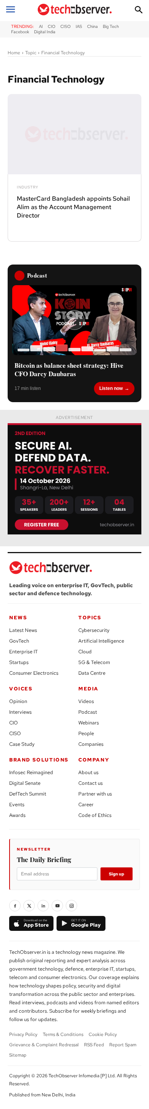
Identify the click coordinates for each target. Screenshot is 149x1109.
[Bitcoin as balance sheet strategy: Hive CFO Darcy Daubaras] (74, 320)
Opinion (18, 701)
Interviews (20, 712)
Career (86, 804)
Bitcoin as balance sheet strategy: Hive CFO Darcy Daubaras (69, 369)
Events (16, 804)
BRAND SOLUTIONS (39, 760)
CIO (13, 722)
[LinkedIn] (43, 905)
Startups (19, 662)
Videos (86, 701)
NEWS (18, 617)
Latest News (23, 630)
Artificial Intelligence (101, 641)
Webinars (88, 722)
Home (14, 53)
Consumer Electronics (33, 673)
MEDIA (88, 688)
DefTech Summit (27, 794)
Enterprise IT (23, 651)
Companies (91, 744)
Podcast (87, 712)
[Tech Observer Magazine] (74, 9)
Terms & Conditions (63, 1034)
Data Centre (91, 673)
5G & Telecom (94, 662)
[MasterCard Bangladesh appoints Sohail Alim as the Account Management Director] (74, 134)
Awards (17, 815)
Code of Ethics (95, 815)
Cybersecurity (93, 630)
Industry (27, 187)
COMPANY (93, 760)
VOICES (21, 688)
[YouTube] (57, 905)
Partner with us (95, 794)
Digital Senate (24, 783)
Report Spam (122, 1045)
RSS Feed (94, 1045)
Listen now (111, 388)
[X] (29, 905)
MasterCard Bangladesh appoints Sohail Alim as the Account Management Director (73, 207)
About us (88, 772)
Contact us (90, 783)
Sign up (116, 874)
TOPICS (90, 617)
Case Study (21, 744)
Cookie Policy (103, 1034)
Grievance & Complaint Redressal (44, 1045)
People (86, 733)
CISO (15, 733)
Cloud (85, 651)
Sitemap (17, 1055)
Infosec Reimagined (31, 772)
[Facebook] (15, 905)
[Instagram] (71, 905)
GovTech (19, 641)
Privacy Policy (23, 1034)
